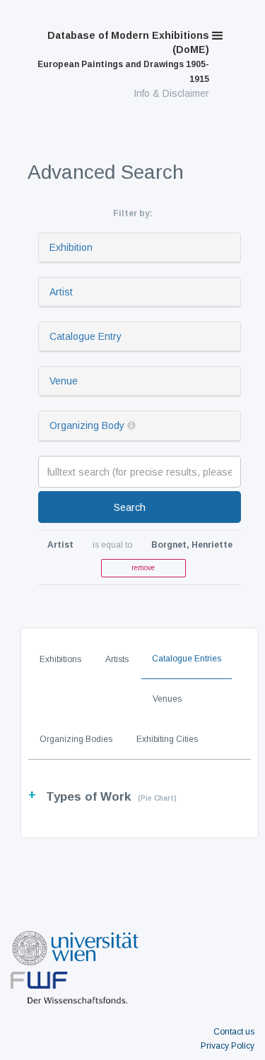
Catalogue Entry (85, 336)
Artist (61, 292)
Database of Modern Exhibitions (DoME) (123, 57)
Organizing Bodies (76, 739)
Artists (117, 659)
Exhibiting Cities (167, 739)
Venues (167, 699)
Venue (63, 381)
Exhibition (71, 247)
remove (143, 568)
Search (130, 507)
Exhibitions (60, 659)
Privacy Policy (227, 1046)
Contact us (233, 1032)
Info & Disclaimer (171, 93)
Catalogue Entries (186, 659)
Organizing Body (86, 425)
